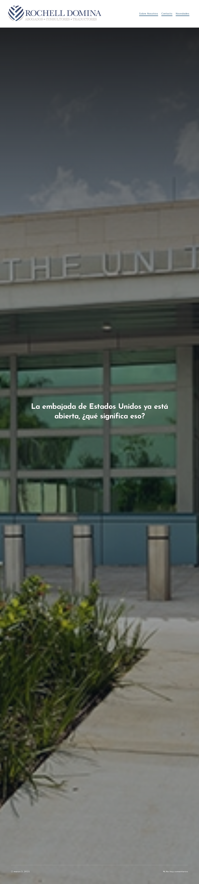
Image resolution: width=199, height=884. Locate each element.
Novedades (182, 13)
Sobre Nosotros (148, 13)
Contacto (166, 13)
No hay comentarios (177, 871)
